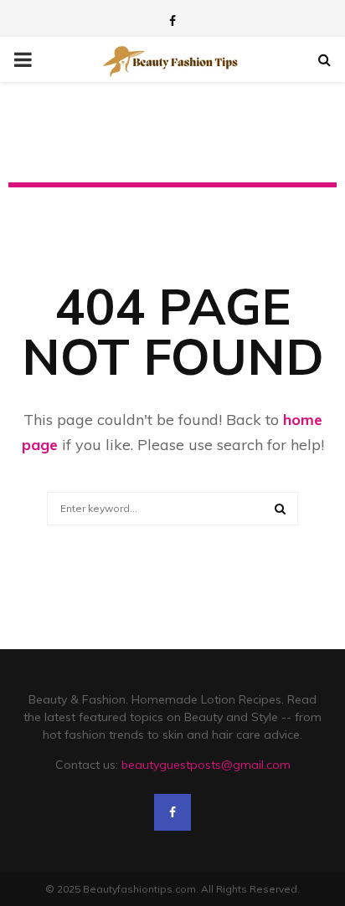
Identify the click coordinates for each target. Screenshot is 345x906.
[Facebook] (172, 812)
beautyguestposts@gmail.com (206, 764)
